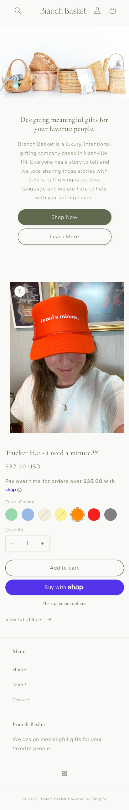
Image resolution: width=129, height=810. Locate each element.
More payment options (64, 603)
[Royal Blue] (28, 514)
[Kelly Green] (11, 514)
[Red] (94, 514)
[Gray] (110, 514)
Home (19, 669)
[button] (17, 10)
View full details (24, 619)
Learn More (65, 236)
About (20, 684)
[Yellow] (61, 514)
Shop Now (64, 217)
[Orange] (77, 514)
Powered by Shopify (87, 799)
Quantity (14, 530)
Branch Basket (53, 799)
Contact (21, 699)
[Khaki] (44, 514)
